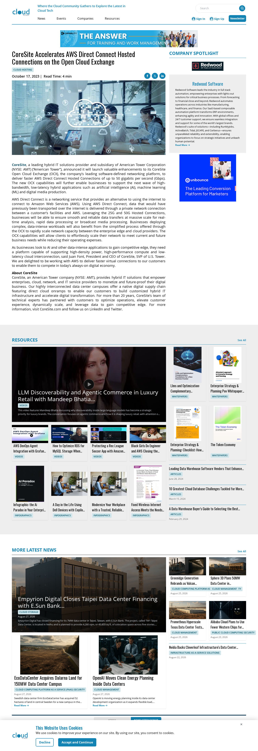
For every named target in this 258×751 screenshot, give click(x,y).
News (41, 18)
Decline (44, 742)
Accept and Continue (77, 742)
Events (61, 18)
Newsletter (237, 18)
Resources (112, 18)
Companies (85, 18)
